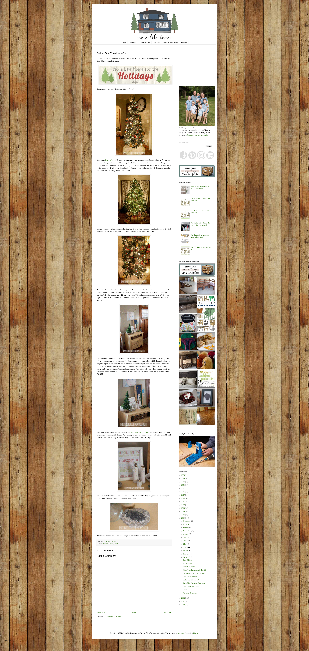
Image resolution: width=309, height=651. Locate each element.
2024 (183, 482)
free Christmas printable (140, 432)
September (187, 531)
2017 (183, 505)
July (185, 537)
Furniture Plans (145, 43)
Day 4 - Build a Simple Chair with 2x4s (201, 212)
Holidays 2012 (113, 544)
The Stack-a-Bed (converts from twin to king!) (200, 236)
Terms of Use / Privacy (170, 43)
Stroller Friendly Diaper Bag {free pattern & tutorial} (200, 224)
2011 (183, 601)
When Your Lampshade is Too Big (195, 570)
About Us (157, 43)
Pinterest (184, 43)
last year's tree (110, 160)
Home (124, 43)
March (185, 550)
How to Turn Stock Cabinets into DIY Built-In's (200, 187)
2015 (183, 511)
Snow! (185, 590)
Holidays (105, 544)
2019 (183, 498)
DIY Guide (133, 43)
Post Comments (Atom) (114, 616)
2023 (183, 485)
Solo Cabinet (187, 560)
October (186, 527)
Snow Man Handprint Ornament (194, 583)
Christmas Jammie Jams (191, 586)
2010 (183, 604)
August (186, 534)
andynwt (181, 633)
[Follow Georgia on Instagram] (201, 159)
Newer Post (101, 612)
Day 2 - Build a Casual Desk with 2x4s (200, 199)
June (185, 541)
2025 (183, 478)
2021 (183, 491)
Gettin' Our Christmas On (191, 580)
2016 (183, 508)
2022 (183, 488)
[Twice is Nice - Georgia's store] (210, 159)
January (186, 557)
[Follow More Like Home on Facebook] (183, 159)
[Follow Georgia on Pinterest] (192, 159)
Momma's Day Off (189, 566)
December (187, 521)
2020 (183, 495)
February (186, 554)
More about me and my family (197, 135)
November (187, 524)
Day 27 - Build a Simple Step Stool (201, 248)
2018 (183, 501)
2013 (183, 518)
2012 (183, 598)
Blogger (196, 633)
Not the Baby (187, 563)
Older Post (167, 612)
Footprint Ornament (190, 593)
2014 (183, 515)
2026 (183, 475)
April (185, 547)
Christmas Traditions (190, 576)
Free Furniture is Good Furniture (194, 573)
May (185, 544)
